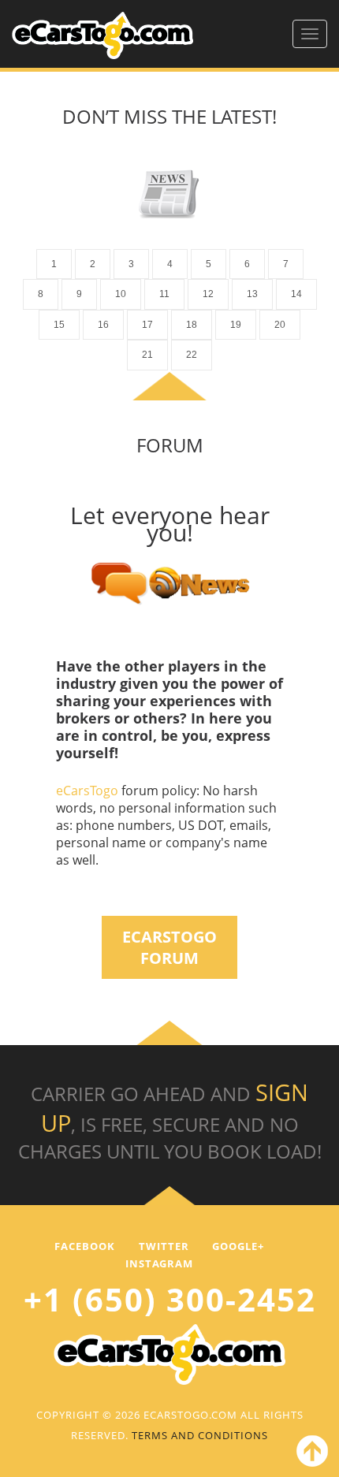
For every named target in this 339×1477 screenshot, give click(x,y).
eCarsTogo (88, 790)
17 (147, 324)
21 (147, 354)
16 (103, 324)
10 (120, 293)
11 (164, 293)
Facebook (84, 1246)
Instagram (159, 1263)
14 (296, 293)
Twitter (164, 1246)
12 (208, 293)
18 (191, 324)
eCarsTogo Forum (169, 947)
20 (279, 324)
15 (59, 324)
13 (252, 293)
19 (235, 324)
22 (191, 354)
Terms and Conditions (200, 1435)
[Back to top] (309, 1454)
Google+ (238, 1246)
